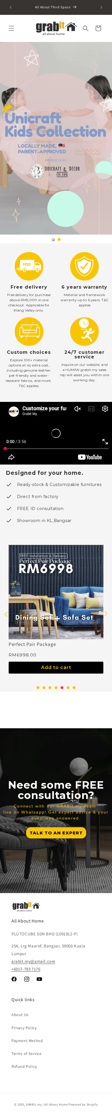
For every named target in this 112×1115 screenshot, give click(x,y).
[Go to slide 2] (59, 239)
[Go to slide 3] (50, 687)
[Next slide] (106, 613)
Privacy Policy (23, 1027)
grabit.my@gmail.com (33, 961)
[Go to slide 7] (74, 687)
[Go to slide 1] (53, 239)
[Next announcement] (101, 7)
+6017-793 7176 (25, 969)
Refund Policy (24, 1066)
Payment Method (27, 1040)
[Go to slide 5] (62, 687)
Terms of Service (26, 1053)
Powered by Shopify (83, 1104)
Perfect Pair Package (32, 644)
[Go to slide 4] (56, 687)
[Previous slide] (6, 613)
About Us (20, 1014)
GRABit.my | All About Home (46, 1104)
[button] (11, 28)
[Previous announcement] (10, 7)
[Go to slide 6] (68, 687)
